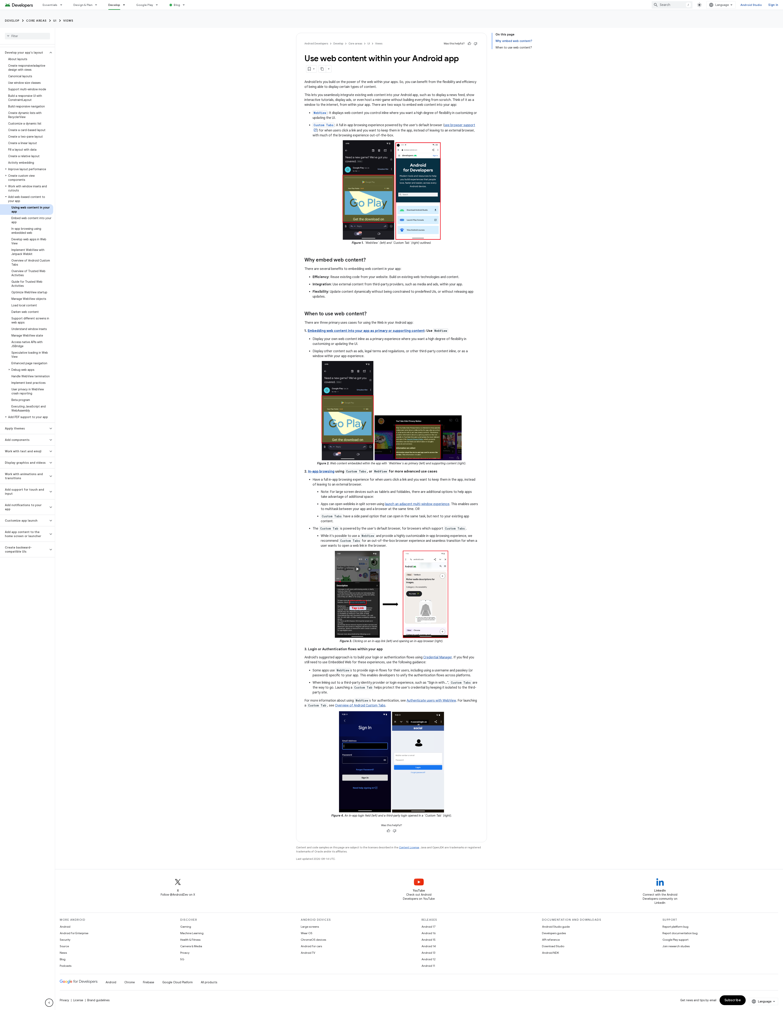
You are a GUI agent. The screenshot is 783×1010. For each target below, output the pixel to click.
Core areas (36, 20)
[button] (24, 52)
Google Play (144, 5)
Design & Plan (82, 5)
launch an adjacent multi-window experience (417, 504)
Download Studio (553, 946)
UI (55, 20)
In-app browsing (321, 471)
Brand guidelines (98, 1000)
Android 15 (428, 940)
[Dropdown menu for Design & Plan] (97, 5)
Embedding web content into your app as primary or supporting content (366, 331)
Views (68, 20)
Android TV (308, 953)
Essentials (50, 5)
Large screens (310, 926)
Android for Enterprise (74, 933)
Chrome (129, 982)
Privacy (184, 953)
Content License (409, 847)
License (78, 1000)
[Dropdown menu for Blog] (185, 5)
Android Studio (751, 5)
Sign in (773, 5)
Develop (114, 5)
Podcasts (65, 966)
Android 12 (428, 959)
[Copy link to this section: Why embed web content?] (370, 260)
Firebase (148, 982)
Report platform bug (675, 926)
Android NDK (550, 953)
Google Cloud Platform (177, 982)
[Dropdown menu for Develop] (125, 5)
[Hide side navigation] (49, 1003)
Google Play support (675, 940)
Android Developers (316, 43)
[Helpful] (469, 44)
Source (64, 946)
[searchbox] (27, 36)
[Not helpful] (475, 44)
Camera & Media (191, 946)
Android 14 (428, 946)
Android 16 (428, 933)
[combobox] (672, 5)
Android (65, 926)
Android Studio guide (556, 926)
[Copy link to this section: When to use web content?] (371, 314)
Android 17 (428, 926)
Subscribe (732, 1000)
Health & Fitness (190, 940)
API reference (551, 940)
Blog (177, 5)
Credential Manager (437, 657)
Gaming (185, 926)
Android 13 (428, 953)
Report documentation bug (680, 933)
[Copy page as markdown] (322, 68)
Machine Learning (191, 933)
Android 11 (428, 966)
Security (65, 940)
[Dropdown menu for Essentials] (63, 5)
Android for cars (311, 946)
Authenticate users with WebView (431, 701)
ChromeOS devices (313, 940)
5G (182, 959)
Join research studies (676, 946)
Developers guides (554, 933)
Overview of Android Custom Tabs (360, 705)
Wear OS (306, 933)
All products (209, 982)
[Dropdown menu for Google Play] (158, 5)
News (63, 953)
